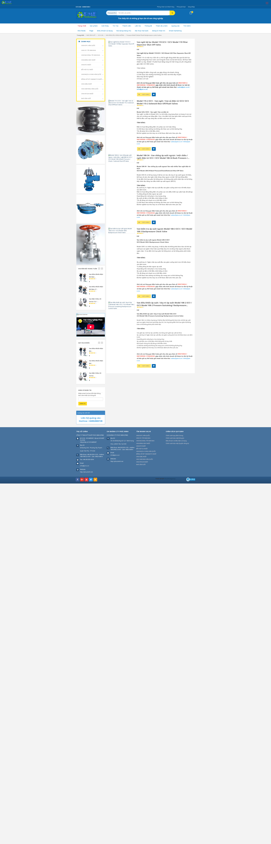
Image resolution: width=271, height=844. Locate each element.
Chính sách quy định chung (174, 435)
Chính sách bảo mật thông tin (175, 438)
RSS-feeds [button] (82, 31)
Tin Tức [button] (115, 26)
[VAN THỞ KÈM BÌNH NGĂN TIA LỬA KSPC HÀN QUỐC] (90, 179)
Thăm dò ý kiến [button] (162, 26)
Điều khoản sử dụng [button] (105, 31)
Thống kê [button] (148, 26)
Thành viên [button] (126, 26)
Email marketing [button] (175, 31)
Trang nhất (82, 26)
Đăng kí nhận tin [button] (158, 31)
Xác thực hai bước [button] (141, 31)
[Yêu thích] (154, 94)
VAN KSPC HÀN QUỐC (88, 45)
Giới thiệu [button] (105, 26)
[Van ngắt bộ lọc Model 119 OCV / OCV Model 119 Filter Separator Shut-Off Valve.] (121, 44)
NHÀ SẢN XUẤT (86, 98)
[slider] (140, 46)
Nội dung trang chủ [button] (123, 31)
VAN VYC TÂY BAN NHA (88, 50)
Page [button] (91, 31)
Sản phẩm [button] (94, 26)
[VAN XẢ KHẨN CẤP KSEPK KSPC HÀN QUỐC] (90, 208)
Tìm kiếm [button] (187, 26)
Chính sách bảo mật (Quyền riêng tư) (177, 443)
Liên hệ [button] (138, 26)
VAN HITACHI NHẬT (87, 94)
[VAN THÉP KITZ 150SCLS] (90, 244)
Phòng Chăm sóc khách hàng (165, 7)
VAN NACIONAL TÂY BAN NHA (90, 55)
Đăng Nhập (191, 7)
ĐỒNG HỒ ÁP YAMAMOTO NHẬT (91, 79)
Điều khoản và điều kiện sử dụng (176, 441)
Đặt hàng (145, 94)
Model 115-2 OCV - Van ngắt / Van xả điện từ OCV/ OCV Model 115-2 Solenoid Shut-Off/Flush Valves (163, 102)
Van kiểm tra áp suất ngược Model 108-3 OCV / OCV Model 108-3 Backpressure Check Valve (164, 230)
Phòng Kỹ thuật (181, 7)
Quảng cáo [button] (175, 26)
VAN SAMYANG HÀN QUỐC (89, 89)
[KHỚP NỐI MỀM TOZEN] (90, 119)
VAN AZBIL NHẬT (86, 84)
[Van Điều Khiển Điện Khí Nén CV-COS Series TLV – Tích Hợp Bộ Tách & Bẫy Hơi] (82, 277)
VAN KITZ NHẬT (86, 65)
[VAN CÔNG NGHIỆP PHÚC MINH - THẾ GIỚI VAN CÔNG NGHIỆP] (9, 3)
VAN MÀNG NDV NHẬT (88, 60)
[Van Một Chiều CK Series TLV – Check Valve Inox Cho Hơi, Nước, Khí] (82, 302)
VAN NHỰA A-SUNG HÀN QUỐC (91, 74)
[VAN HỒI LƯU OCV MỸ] (90, 149)
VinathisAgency (169, 479)
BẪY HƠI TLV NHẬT (87, 69)
